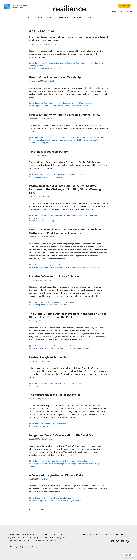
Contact (97, 534)
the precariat (45, 426)
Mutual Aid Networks (80, 140)
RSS (127, 534)
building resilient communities (43, 267)
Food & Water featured (83, 103)
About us (86, 534)
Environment (63, 17)
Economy (50, 17)
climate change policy (52, 501)
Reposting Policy (15, 546)
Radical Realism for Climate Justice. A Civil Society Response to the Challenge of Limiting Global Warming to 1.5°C (66, 189)
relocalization (83, 267)
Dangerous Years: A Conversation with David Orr (61, 435)
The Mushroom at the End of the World (54, 395)
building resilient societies (41, 464)
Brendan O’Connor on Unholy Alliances (54, 276)
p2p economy (71, 267)
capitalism (35, 426)
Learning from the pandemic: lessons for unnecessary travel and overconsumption (68, 38)
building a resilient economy (42, 177)
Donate (107, 534)
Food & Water (78, 17)
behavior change (38, 68)
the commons (94, 267)
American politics (38, 305)
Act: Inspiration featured (53, 63)
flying (47, 68)
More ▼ (101, 17)
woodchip (86, 106)
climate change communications (56, 348)
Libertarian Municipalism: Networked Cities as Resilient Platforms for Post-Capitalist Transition (65, 231)
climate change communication (76, 464)
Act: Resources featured (85, 63)
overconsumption (56, 68)
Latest (30, 17)
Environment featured (96, 137)
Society (90, 17)
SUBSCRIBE (124, 6)
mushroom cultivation (73, 106)
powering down (44, 143)
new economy (59, 177)
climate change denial (54, 305)
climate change (37, 348)
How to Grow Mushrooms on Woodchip (55, 77)
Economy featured (36, 66)
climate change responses (62, 140)
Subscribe (118, 534)
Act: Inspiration (37, 63)
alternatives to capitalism (41, 140)
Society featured (67, 302)
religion (65, 305)
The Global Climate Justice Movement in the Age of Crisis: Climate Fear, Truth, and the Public (67, 315)
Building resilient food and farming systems (48, 106)
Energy (40, 17)
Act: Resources (69, 63)
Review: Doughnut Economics (48, 357)
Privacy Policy (31, 546)
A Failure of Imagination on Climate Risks (56, 475)
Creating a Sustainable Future (48, 151)
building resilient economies (42, 386)
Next (42, 509)
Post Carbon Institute (126, 13)
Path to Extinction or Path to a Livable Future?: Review (64, 114)
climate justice (37, 221)
